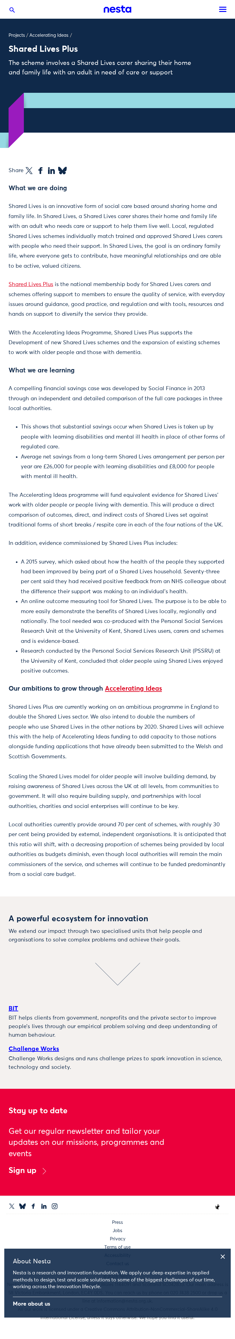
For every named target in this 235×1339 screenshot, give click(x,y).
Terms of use (117, 1247)
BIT (13, 1008)
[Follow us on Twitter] (12, 1206)
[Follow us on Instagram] (54, 1206)
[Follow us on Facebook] (33, 1206)
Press (117, 1222)
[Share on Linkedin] (51, 170)
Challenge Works (34, 1049)
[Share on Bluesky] (62, 170)
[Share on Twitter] (29, 170)
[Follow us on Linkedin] (44, 1206)
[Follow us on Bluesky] (22, 1206)
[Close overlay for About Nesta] (225, 1256)
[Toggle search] (12, 11)
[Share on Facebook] (40, 170)
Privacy (117, 1239)
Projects (17, 35)
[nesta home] (117, 9)
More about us (31, 1304)
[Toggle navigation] (222, 9)
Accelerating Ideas (49, 35)
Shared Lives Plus (31, 284)
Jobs (117, 1230)
